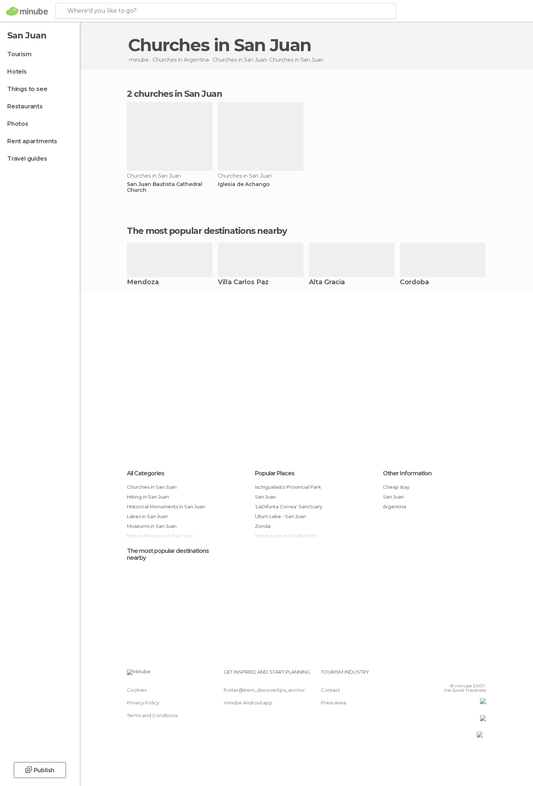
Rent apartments (32, 141)
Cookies (136, 690)
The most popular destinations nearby (206, 231)
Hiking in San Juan (148, 497)
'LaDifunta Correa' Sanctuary (288, 506)
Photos (17, 123)
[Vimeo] (468, 674)
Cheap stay (396, 487)
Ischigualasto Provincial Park (288, 487)
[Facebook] (444, 674)
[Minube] (27, 11)
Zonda (262, 526)
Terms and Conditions (152, 715)
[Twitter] (456, 674)
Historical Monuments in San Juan (166, 506)
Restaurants (25, 106)
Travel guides (27, 158)
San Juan (265, 497)
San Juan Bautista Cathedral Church (164, 187)
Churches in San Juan (152, 487)
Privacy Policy (143, 703)
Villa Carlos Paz (243, 282)
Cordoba (414, 282)
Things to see (27, 89)
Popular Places (274, 473)
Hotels (17, 71)
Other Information (407, 473)
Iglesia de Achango (244, 184)
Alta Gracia (327, 282)
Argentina (394, 506)
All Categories (145, 473)
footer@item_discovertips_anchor (264, 690)
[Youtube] (480, 674)
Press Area (333, 703)
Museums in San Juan (152, 526)
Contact (330, 690)
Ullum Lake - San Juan (280, 516)
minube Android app (248, 703)
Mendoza (143, 282)
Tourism (19, 54)
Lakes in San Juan (147, 516)
